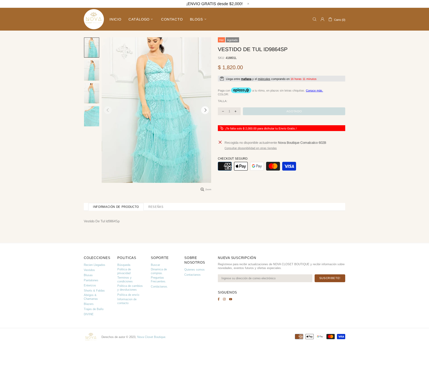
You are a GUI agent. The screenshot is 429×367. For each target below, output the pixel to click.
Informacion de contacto (127, 301)
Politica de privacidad (124, 271)
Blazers (89, 304)
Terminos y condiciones (125, 279)
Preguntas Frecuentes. (158, 279)
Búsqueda (123, 265)
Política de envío (128, 294)
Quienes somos (194, 269)
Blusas (88, 275)
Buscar (155, 265)
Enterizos (90, 285)
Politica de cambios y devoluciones (130, 287)
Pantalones (91, 280)
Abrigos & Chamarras (91, 296)
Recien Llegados (94, 265)
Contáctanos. (159, 286)
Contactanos (192, 274)
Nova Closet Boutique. (151, 337)
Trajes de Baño (93, 309)
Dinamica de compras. (159, 271)
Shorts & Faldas (94, 290)
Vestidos (89, 270)
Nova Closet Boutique (94, 19)
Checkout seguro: (233, 158)
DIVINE (89, 314)
